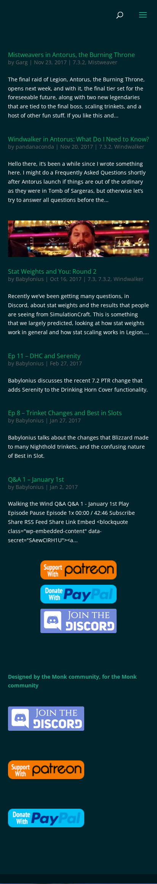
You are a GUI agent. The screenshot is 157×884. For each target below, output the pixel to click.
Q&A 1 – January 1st (36, 479)
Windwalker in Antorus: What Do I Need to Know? (78, 139)
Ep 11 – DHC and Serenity (44, 356)
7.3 (91, 278)
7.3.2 (79, 62)
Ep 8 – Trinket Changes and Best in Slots (65, 413)
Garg (22, 62)
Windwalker (129, 146)
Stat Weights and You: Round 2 (52, 271)
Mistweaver (102, 62)
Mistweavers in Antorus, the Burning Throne (71, 55)
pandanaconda (35, 146)
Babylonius (30, 278)
